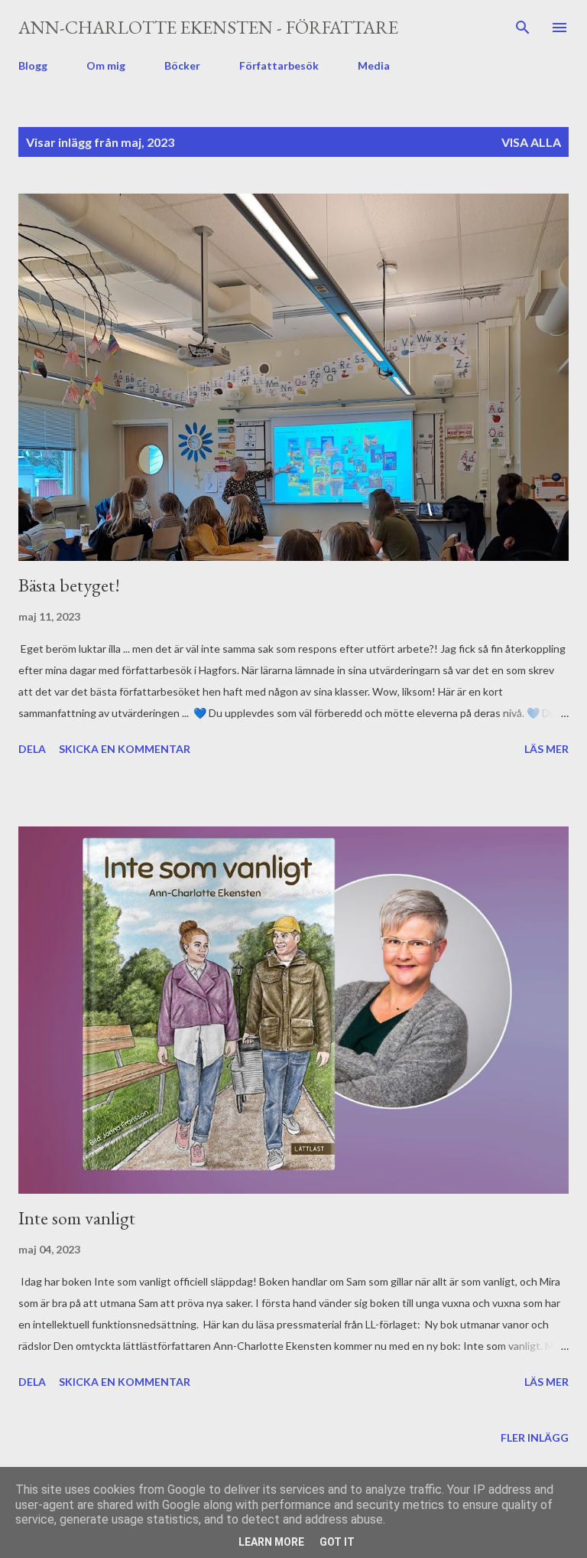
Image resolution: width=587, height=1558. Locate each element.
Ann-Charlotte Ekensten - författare (208, 27)
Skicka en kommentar (124, 748)
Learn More (271, 1542)
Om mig (105, 65)
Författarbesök (279, 65)
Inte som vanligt (76, 1218)
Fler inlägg (535, 1437)
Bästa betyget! (69, 585)
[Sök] (523, 27)
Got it (337, 1542)
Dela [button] (32, 748)
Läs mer (546, 748)
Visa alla (531, 142)
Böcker (182, 65)
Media (374, 65)
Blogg (32, 65)
